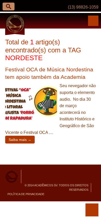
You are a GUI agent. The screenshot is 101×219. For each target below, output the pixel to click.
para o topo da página (91, 209)
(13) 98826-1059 (83, 7)
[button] (9, 6)
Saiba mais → (20, 140)
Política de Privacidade (26, 194)
